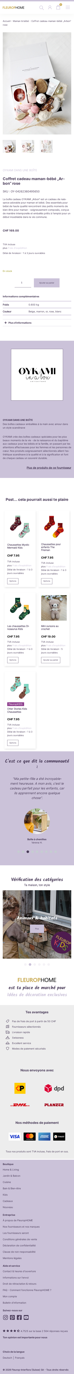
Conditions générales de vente (20, 1239)
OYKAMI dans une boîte (20, 170)
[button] (18, 851)
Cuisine (7, 1182)
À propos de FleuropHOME (18, 1220)
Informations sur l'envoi (16, 1277)
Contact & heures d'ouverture (19, 1271)
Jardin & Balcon (11, 1175)
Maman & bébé (21, 21)
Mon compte (10, 1296)
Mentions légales (12, 1258)
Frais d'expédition (17, 248)
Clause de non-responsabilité (19, 1251)
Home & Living (11, 1169)
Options (12, 581)
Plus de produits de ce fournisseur (49, 467)
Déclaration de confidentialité (19, 1245)
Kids (5, 1194)
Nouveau (8, 1207)
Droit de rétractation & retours (19, 1283)
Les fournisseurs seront (16, 1232)
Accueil (6, 21)
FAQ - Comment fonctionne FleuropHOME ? (27, 1290)
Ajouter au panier (46, 283)
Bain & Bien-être (12, 1188)
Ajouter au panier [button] (50, 660)
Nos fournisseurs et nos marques (21, 1226)
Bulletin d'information (14, 1302)
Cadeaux (8, 1201)
